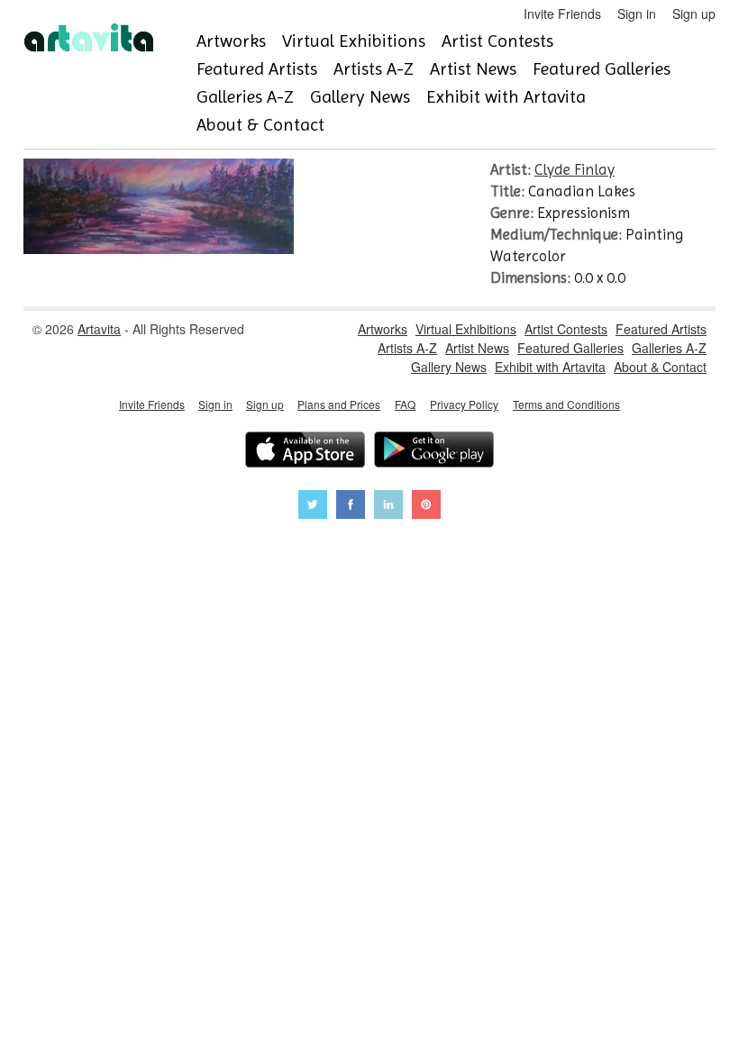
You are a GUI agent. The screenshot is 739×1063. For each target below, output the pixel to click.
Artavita (99, 329)
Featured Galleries (602, 69)
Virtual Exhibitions (353, 41)
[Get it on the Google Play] (434, 452)
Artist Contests (497, 41)
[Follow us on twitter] (312, 506)
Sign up (694, 14)
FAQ (405, 404)
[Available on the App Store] (305, 452)
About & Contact (260, 124)
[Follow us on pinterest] (426, 506)
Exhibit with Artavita (506, 96)
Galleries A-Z (245, 96)
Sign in (636, 14)
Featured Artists (256, 69)
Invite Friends (562, 14)
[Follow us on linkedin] (388, 506)
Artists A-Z (373, 69)
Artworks (231, 41)
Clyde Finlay (574, 169)
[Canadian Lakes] (158, 249)
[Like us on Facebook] (350, 506)
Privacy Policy (464, 404)
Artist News (473, 69)
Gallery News (360, 96)
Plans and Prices (338, 404)
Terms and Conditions (566, 404)
